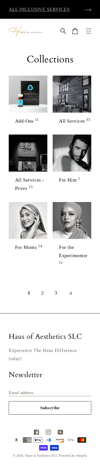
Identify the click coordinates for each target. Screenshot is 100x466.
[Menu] (89, 31)
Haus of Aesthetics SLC (41, 455)
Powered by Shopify (73, 455)
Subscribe (50, 408)
